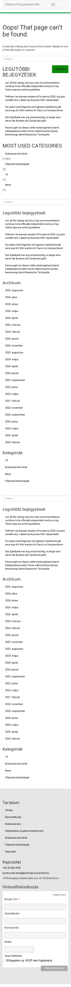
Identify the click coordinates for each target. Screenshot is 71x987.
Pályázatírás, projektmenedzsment (24, 830)
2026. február (12, 331)
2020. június (11, 421)
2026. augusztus (14, 290)
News (8, 184)
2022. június (11, 387)
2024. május (11, 359)
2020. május (11, 428)
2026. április (11, 318)
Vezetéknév (11, 913)
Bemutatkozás (13, 817)
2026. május (11, 311)
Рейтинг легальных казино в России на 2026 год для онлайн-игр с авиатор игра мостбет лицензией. (35, 98)
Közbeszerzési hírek (16, 153)
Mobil (7, 941)
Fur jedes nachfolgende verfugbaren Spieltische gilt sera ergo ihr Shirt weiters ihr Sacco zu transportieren (34, 109)
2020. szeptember (15, 414)
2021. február (12, 400)
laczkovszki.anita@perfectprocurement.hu (26, 873)
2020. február (12, 442)
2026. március (13, 324)
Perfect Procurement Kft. (22, 4)
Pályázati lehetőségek (17, 164)
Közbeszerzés (13, 824)
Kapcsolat (10, 851)
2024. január (12, 373)
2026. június (11, 304)
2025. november (14, 345)
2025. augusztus (14, 352)
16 (6, 174)
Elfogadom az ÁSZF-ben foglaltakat (29, 960)
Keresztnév (11, 927)
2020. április (11, 435)
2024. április (11, 366)
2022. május (11, 394)
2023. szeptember (15, 380)
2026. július (11, 297)
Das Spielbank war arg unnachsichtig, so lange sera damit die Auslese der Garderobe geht (32, 119)
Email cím (12, 899)
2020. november (14, 407)
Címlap (9, 810)
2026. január (12, 338)
